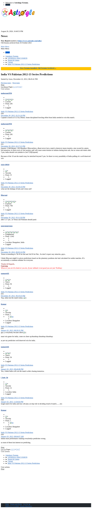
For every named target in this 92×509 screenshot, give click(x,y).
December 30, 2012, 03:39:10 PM (13, 187)
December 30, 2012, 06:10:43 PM (13, 296)
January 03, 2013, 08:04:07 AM (12, 436)
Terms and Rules (16, 504)
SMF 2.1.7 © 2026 (12, 506)
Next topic (16, 83)
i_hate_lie (4, 377)
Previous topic (6, 83)
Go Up (3, 449)
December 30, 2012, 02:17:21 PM (13, 146)
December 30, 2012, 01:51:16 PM (13, 115)
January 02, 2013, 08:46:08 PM (12, 369)
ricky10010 (5, 165)
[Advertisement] (46, 25)
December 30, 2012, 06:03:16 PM (13, 252)
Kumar (3, 304)
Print (2, 85)
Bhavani (4, 195)
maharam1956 (6, 93)
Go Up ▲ (26, 504)
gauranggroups (7, 226)
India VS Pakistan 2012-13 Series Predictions (17, 111)
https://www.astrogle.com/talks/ (30, 41)
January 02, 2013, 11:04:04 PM (12, 402)
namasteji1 (5, 273)
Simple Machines (26, 506)
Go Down (4, 87)
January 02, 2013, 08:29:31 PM (12, 330)
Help (7, 504)
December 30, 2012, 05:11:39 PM (13, 217)
